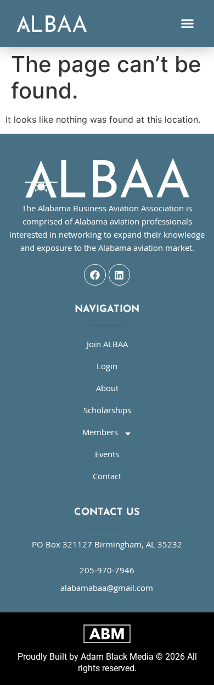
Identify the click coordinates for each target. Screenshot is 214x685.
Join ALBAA (107, 345)
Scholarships (107, 411)
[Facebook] (95, 275)
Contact (107, 477)
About (107, 389)
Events (107, 455)
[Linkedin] (120, 275)
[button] (187, 23)
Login (107, 367)
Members (100, 433)
